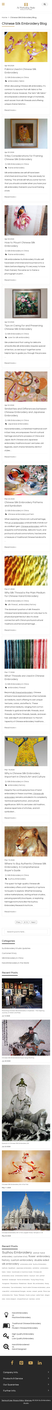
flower (32, 1256)
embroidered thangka (18, 1291)
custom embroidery (22, 1260)
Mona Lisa (46, 1291)
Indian (9, 1272)
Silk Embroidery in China (18, 77)
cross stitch (6, 1291)
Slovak (30, 1283)
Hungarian (6, 1283)
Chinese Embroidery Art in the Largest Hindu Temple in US (22, 1232)
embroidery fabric (16, 81)
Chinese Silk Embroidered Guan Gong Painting (18, 1058)
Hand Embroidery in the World (15, 963)
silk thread (13, 604)
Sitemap (28, 1400)
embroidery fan (7, 1295)
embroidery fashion (22, 1276)
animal (36, 1253)
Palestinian (23, 1283)
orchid (38, 1299)
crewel (34, 1291)
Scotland (5, 1279)
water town (40, 1295)
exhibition (36, 1268)
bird (37, 1276)
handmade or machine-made (22, 1272)
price (48, 1287)
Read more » (10, 110)
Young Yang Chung (37, 1279)
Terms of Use (7, 1400)
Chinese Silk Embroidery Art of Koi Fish (15, 1184)
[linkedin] (39, 1364)
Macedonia (14, 1283)
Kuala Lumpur (31, 1295)
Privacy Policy (18, 1400)
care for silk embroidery (18, 337)
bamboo (32, 1299)
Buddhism (12, 1268)
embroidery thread (16, 688)
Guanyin (32, 1276)
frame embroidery (16, 168)
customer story (20, 1256)
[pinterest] (21, 1364)
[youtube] (30, 1364)
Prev (18, 922)
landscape (13, 1279)
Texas (16, 1295)
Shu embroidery (38, 1283)
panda (40, 1291)
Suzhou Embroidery (17, 879)
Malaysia (22, 1295)
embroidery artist (26, 1264)
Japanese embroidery (18, 424)
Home (4, 17)
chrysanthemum (23, 1299)
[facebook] (12, 1364)
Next (33, 922)
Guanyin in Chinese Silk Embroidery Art (15, 1143)
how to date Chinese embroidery (34, 1287)
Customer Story (9, 953)
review (29, 1291)
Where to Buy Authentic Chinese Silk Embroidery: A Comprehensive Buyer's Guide (25, 867)
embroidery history (27, 604)
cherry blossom (11, 1299)
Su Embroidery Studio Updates (16, 948)
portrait (42, 1276)
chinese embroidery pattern (21, 514)
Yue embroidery (16, 1287)
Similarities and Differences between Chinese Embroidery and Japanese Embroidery (26, 412)
